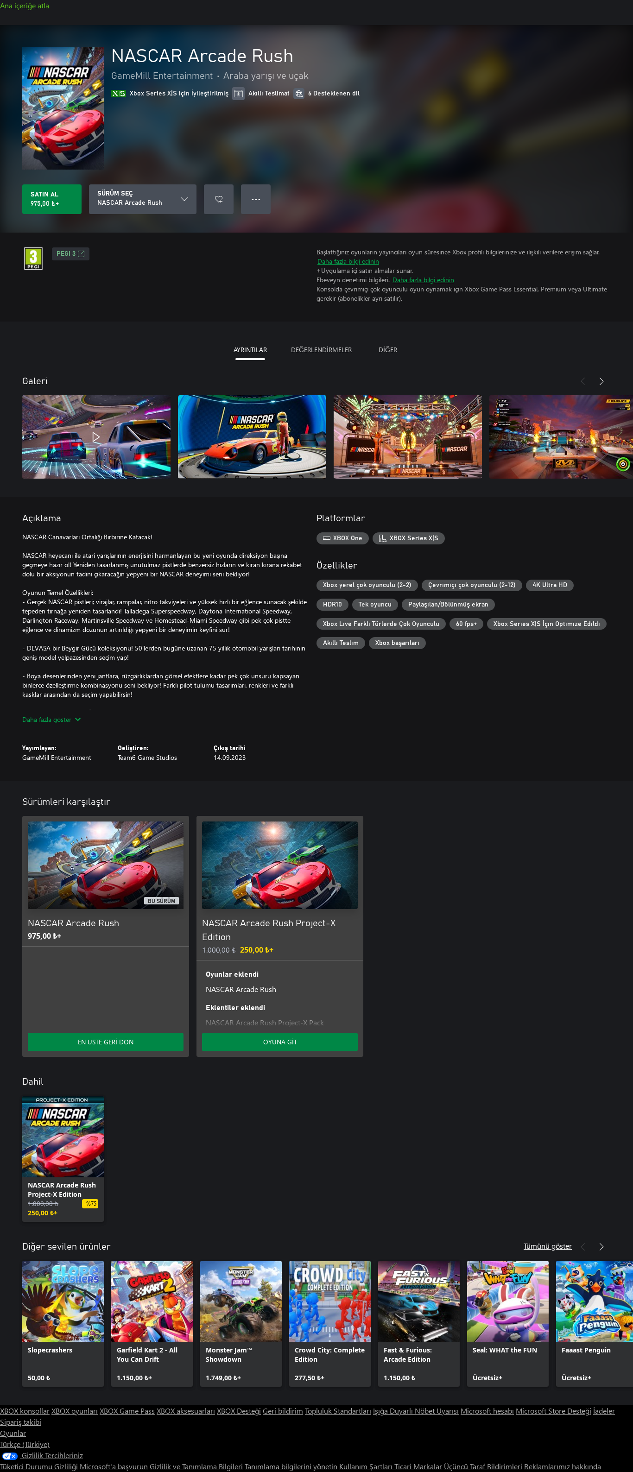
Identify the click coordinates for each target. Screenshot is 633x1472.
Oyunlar (13, 1433)
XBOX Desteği (239, 1410)
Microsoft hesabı (487, 1410)
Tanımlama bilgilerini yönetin (291, 1466)
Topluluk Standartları (338, 1410)
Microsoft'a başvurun (114, 1466)
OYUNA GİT (280, 1041)
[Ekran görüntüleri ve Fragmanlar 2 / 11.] (252, 437)
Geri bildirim (283, 1410)
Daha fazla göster (46, 719)
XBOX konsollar (25, 1410)
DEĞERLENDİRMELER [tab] (321, 349)
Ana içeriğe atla (24, 5)
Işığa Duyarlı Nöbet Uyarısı (416, 1410)
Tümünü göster (548, 1246)
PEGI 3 (66, 254)
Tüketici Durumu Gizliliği (39, 1466)
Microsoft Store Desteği (553, 1410)
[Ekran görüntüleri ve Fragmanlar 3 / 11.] (408, 437)
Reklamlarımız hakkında (562, 1466)
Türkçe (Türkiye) (25, 1444)
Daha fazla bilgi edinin (348, 261)
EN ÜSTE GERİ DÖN (105, 1041)
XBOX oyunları (74, 1410)
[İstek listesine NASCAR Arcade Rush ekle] (219, 199)
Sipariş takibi (20, 1422)
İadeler (604, 1410)
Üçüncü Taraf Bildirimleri (483, 1466)
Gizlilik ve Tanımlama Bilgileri (196, 1466)
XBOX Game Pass (127, 1410)
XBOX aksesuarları (186, 1410)
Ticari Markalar (418, 1466)
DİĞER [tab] (388, 349)
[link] (63, 1159)
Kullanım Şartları (366, 1466)
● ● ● (256, 199)
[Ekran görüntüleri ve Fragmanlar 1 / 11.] (96, 437)
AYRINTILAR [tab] (250, 349)
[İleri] (601, 381)
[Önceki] (583, 381)
